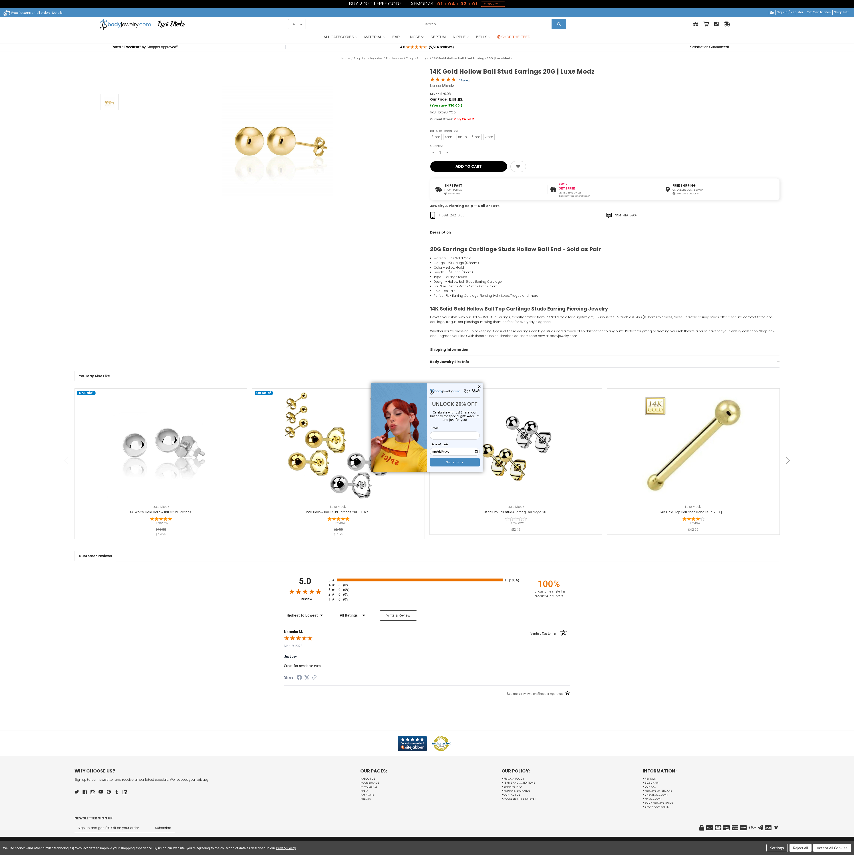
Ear (396, 37)
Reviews (650, 778)
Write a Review (398, 615)
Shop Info (841, 12)
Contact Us (511, 795)
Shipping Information (449, 349)
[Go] (559, 24)
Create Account (656, 795)
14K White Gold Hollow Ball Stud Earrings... (161, 512)
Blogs (366, 799)
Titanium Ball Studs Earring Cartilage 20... (515, 512)
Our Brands (370, 782)
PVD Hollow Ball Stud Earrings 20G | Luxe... (338, 512)
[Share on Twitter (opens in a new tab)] (307, 677)
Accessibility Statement (520, 799)
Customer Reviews (95, 556)
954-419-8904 (626, 215)
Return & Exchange (516, 790)
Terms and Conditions (519, 782)
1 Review (464, 80)
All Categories (339, 37)
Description (440, 232)
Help (365, 790)
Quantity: (436, 146)
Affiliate (368, 795)
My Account (653, 799)
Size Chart (652, 782)
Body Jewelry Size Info (449, 361)
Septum (438, 37)
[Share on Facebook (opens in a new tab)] (299, 678)
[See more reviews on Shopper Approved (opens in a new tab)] (314, 678)
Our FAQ (650, 786)
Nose (415, 37)
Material (373, 37)
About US (368, 778)
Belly (481, 37)
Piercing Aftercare (658, 790)
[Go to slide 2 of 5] (787, 460)
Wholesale (369, 786)
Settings (777, 847)
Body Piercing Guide (658, 803)
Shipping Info (512, 786)
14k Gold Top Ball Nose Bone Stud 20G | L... (693, 512)
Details (57, 12)
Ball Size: (444, 131)
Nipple (459, 37)
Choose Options (163, 453)
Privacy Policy (513, 778)
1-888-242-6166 (452, 215)
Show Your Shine (656, 807)
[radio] (427, 580)
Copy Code (493, 4)
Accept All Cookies (832, 847)
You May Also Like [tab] (94, 376)
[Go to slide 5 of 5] (66, 460)
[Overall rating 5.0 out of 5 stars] (443, 80)
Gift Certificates (819, 12)
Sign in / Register (790, 12)
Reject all (800, 847)
